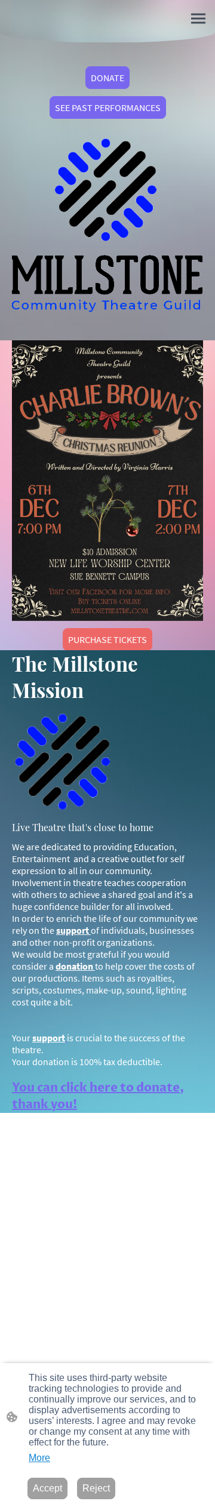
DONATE (107, 78)
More (39, 1458)
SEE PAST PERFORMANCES (108, 107)
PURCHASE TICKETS (107, 639)
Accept (47, 1488)
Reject (96, 1488)
